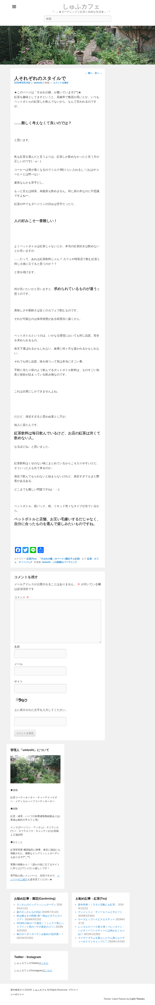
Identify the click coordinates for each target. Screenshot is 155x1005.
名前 (17, 646)
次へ (98, 73)
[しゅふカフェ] (77, 45)
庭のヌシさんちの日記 (29, 912)
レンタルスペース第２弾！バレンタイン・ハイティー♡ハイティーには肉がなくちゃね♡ (101, 930)
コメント (21, 597)
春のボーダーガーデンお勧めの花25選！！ (40, 934)
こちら (44, 963)
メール (18, 664)
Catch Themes (137, 999)
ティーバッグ (25, 562)
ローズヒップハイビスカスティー (96, 919)
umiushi (38, 82)
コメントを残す (61, 82)
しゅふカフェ (81, 6)
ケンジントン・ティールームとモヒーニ (100, 912)
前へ (89, 73)
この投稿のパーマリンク (64, 562)
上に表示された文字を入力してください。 (41, 709)
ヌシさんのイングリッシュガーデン (36, 904)
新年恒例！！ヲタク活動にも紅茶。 (97, 904)
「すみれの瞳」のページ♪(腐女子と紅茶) (59, 558)
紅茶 (89, 558)
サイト (18, 681)
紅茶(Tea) (31, 558)
